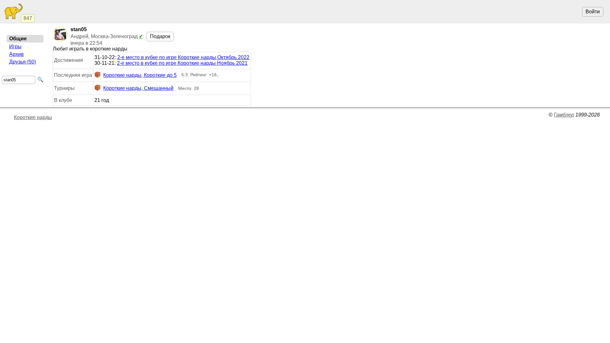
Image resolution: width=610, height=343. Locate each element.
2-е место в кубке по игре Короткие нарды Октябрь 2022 (183, 57)
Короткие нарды (33, 117)
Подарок (160, 36)
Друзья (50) (22, 61)
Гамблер (564, 115)
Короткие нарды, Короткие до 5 (140, 75)
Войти (593, 11)
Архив (16, 54)
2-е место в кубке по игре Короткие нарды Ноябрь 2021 (182, 63)
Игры (15, 46)
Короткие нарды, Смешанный (138, 88)
